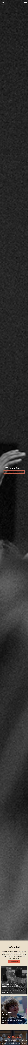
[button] (25, 3)
